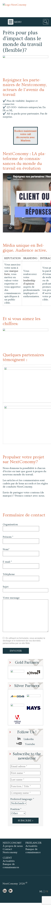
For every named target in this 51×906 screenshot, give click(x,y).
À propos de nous (13, 846)
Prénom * (8, 536)
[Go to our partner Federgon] (17, 708)
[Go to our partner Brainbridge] (17, 673)
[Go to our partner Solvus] (34, 696)
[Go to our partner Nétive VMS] (17, 719)
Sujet (5, 586)
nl (41, 891)
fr (46, 891)
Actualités (31, 846)
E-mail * (7, 561)
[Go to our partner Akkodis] (17, 696)
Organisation (10, 524)
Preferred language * (22, 799)
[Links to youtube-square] (11, 891)
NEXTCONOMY (12, 842)
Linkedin (28, 739)
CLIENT (7, 857)
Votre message (11, 597)
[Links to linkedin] (5, 891)
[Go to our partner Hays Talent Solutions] (34, 708)
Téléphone (9, 574)
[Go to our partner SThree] (34, 673)
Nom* (6, 549)
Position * (15, 809)
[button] (25, 332)
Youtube (29, 744)
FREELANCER (34, 842)
